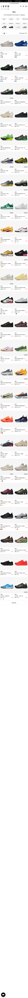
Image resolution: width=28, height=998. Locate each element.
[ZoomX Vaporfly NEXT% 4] (7, 228)
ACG (18, 19)
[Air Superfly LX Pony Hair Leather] (7, 562)
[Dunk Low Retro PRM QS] (21, 299)
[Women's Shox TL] (7, 114)
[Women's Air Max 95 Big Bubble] (21, 276)
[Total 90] (21, 228)
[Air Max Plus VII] (7, 252)
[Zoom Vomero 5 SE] (21, 137)
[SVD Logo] (6, 6)
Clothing (11, 19)
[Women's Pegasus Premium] (7, 419)
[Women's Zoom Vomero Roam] (21, 323)
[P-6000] (7, 43)
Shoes (4, 19)
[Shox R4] (7, 299)
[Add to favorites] (12, 53)
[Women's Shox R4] (21, 539)
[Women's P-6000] (21, 562)
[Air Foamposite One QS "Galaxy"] (21, 419)
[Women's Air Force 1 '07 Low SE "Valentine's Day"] (21, 114)
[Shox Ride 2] (21, 491)
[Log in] (23, 6)
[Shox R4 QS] (21, 443)
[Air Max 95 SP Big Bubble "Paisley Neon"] (21, 91)
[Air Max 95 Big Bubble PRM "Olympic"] (21, 394)
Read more (23, 14)
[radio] (2, 33)
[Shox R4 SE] (7, 182)
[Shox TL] (21, 43)
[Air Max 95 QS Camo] (7, 539)
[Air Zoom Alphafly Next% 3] (7, 137)
